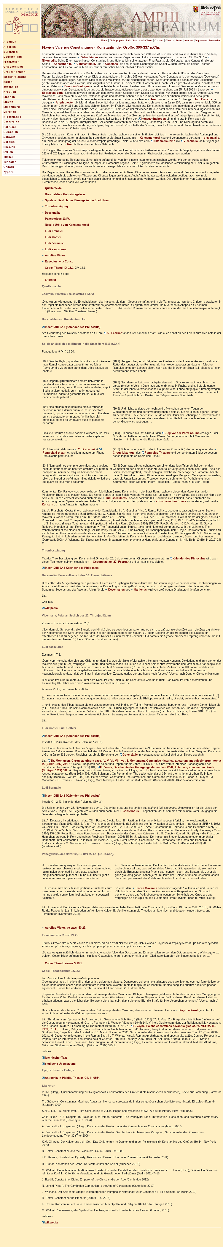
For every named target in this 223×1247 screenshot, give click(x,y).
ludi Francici (203, 99)
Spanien (9, 147)
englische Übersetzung (60, 1063)
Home (104, 40)
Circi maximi (86, 449)
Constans (111, 63)
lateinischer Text (56, 1057)
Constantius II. (86, 63)
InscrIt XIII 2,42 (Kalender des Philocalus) (72, 327)
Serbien (9, 141)
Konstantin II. (63, 63)
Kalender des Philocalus (189, 558)
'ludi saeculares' (116, 498)
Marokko (9, 111)
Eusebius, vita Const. (59, 261)
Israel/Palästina (15, 76)
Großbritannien (14, 71)
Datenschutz (215, 40)
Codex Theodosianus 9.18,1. (64, 963)
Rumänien (10, 131)
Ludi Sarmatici (55, 243)
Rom (70, 144)
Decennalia (52, 212)
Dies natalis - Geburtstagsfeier (65, 194)
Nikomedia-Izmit (164, 141)
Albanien (9, 41)
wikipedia (51, 608)
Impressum (201, 40)
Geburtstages (89, 57)
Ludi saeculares (55, 249)
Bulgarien (10, 51)
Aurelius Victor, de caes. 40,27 (65, 927)
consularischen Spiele (171, 501)
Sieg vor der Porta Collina (182, 433)
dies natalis (211, 137)
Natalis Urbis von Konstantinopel (67, 224)
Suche (179, 40)
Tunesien (10, 162)
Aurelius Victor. (55, 255)
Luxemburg (11, 106)
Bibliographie (117, 40)
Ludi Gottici (53, 237)
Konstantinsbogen (153, 118)
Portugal (9, 127)
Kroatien (9, 91)
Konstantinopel (150, 137)
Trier (154, 99)
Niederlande (12, 116)
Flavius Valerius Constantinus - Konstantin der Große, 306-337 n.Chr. (101, 47)
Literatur (50, 279)
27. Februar (114, 333)
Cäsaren (159, 40)
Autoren (188, 40)
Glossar (170, 40)
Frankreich (11, 61)
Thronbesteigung (56, 206)
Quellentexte (53, 188)
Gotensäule (130, 754)
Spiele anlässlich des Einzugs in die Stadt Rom (77, 200)
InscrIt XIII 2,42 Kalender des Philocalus (72, 567)
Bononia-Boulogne (76, 86)
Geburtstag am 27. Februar (111, 561)
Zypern (8, 172)
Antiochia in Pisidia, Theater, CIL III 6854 (72, 1077)
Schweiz (9, 136)
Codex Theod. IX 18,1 (59, 267)
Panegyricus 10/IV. (57, 218)
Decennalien (116, 589)
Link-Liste (131, 40)
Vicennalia (191, 141)
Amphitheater (65, 102)
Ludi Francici (54, 231)
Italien (8, 81)
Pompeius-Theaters (157, 452)
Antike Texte (145, 40)
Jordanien (10, 86)
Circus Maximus (146, 888)
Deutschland (12, 56)
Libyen (8, 101)
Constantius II (132, 811)
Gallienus (140, 589)
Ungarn (8, 166)
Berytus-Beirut (188, 1010)
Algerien (9, 46)
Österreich (11, 122)
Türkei (8, 157)
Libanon (9, 96)
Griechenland (13, 66)
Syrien (8, 152)
